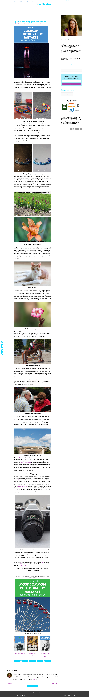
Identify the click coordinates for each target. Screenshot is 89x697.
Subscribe (71, 84)
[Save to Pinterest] (32, 661)
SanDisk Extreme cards (25, 462)
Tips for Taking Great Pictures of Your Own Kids (45, 655)
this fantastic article (22, 486)
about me (34, 679)
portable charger (22, 565)
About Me (64, 695)
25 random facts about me (71, 53)
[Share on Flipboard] (2, 352)
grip (43, 562)
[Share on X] (24, 661)
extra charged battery (19, 564)
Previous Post (11, 683)
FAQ (69, 695)
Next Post (55, 683)
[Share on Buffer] (40, 661)
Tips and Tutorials (28, 24)
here (19, 480)
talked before (20, 458)
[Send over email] (47, 661)
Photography (21, 24)
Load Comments (32, 686)
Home (59, 695)
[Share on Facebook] (17, 661)
